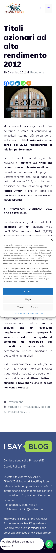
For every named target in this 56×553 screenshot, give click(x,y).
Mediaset (10, 226)
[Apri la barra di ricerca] (41, 8)
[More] (28, 83)
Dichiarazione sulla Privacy (33, 313)
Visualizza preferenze (28, 307)
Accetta (28, 291)
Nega (28, 299)
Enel (37, 231)
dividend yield (13, 200)
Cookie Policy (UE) (15, 466)
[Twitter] (12, 83)
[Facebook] (6, 83)
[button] (51, 239)
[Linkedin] (17, 83)
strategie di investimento (23, 406)
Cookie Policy (17, 313)
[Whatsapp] (23, 83)
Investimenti (15, 402)
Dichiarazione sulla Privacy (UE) (24, 460)
